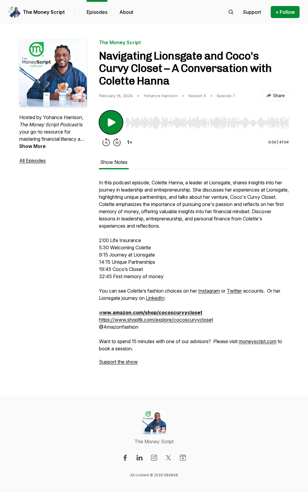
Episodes (97, 12)
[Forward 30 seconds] (117, 142)
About (126, 12)
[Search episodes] (231, 12)
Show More (32, 146)
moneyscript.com (257, 341)
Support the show (118, 362)
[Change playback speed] (130, 142)
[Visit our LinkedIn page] (140, 458)
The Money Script (44, 12)
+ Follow (285, 12)
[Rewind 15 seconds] (106, 142)
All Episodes (32, 161)
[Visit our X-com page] (168, 458)
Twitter (234, 291)
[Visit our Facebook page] (125, 458)
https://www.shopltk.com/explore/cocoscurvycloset (156, 320)
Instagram (209, 291)
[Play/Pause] (111, 122)
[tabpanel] (194, 275)
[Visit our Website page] (183, 458)
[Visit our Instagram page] (154, 458)
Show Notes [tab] (114, 162)
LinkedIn (155, 298)
